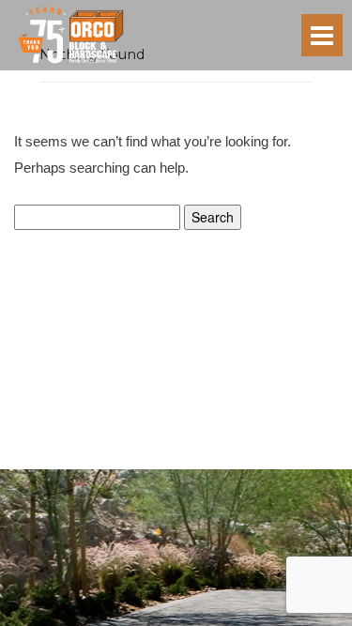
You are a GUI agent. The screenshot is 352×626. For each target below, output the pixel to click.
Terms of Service (213, 461)
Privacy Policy (132, 461)
